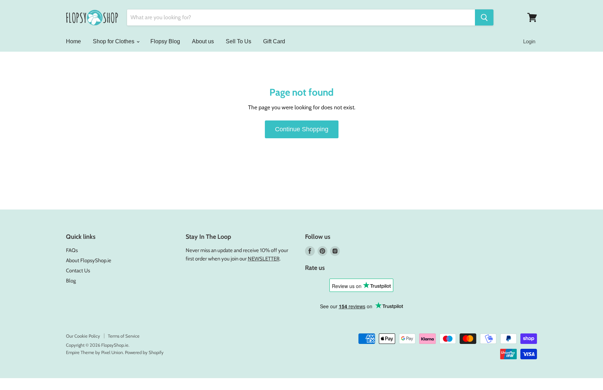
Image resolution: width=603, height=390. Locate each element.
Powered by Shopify (144, 352)
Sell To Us (238, 41)
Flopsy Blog (165, 41)
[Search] (484, 17)
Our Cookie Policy (83, 336)
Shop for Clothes (114, 41)
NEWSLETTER (264, 259)
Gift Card (274, 41)
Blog (71, 281)
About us (203, 41)
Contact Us (78, 270)
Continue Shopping (301, 129)
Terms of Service (124, 336)
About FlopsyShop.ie (88, 260)
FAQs (72, 250)
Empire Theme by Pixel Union (94, 352)
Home (73, 41)
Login (529, 41)
